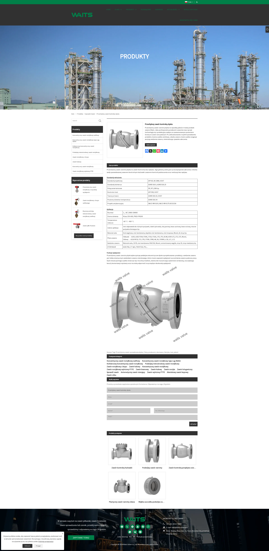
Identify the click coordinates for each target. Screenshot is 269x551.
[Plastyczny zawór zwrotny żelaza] (122, 484)
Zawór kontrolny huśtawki (122, 467)
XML (134, 537)
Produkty (80, 114)
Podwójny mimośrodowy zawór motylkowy (86, 152)
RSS (130, 537)
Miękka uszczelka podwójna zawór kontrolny (152, 502)
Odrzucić (27, 546)
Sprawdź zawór (90, 114)
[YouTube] (138, 526)
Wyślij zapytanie (150, 145)
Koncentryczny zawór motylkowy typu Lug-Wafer (86, 140)
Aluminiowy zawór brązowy (177, 372)
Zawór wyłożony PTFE (156, 372)
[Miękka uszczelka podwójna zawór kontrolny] (152, 484)
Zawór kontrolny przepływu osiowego (183, 467)
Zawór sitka (111, 375)
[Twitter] (127, 526)
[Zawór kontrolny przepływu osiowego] (182, 450)
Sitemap (125, 537)
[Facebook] (122, 526)
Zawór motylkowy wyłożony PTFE (83, 171)
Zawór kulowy (77, 162)
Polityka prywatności (144, 537)
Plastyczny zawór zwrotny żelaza (122, 502)
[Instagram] (148, 526)
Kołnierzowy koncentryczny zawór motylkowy (83, 147)
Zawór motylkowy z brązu (81, 157)
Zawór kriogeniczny (184, 369)
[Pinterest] (143, 526)
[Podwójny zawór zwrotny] (152, 450)
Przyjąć (38, 546)
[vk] (135, 532)
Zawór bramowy (142, 369)
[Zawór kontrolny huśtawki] (122, 450)
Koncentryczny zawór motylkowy (83, 166)
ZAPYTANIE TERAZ (81, 537)
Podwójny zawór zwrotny (152, 467)
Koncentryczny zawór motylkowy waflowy (86, 135)
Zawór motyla (169, 369)
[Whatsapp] (130, 532)
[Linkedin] (132, 526)
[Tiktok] (140, 532)
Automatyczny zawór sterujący (133, 372)
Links (119, 537)
